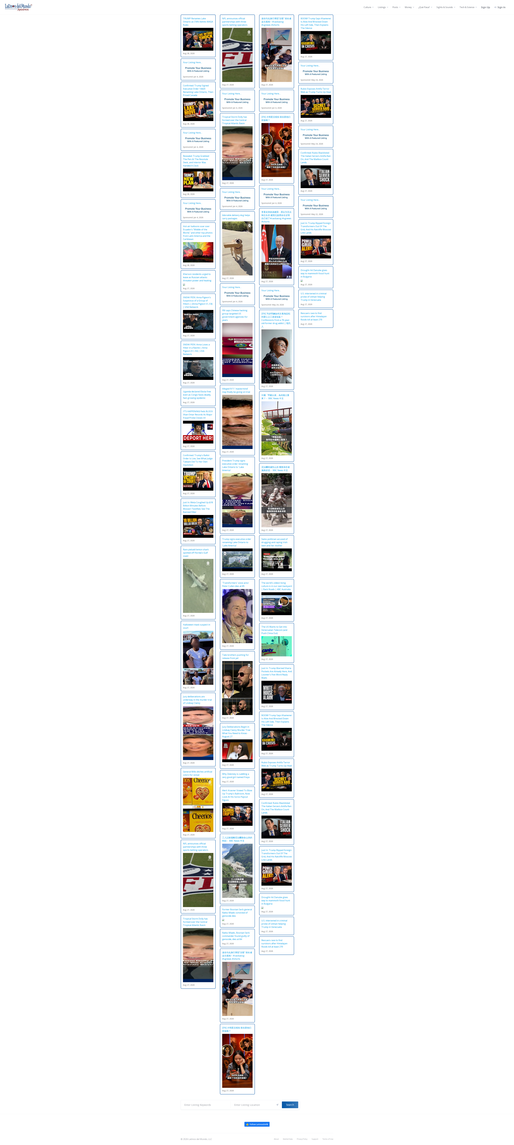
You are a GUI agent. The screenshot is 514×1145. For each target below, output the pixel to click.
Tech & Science (467, 7)
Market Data (288, 1139)
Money (408, 7)
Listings (382, 7)
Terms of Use (327, 1139)
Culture (367, 7)
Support (315, 1139)
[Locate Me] (277, 1105)
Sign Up (485, 7)
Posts (395, 7)
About (276, 1139)
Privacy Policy (302, 1139)
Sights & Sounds (444, 7)
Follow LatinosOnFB (257, 1124)
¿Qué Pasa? (424, 7)
